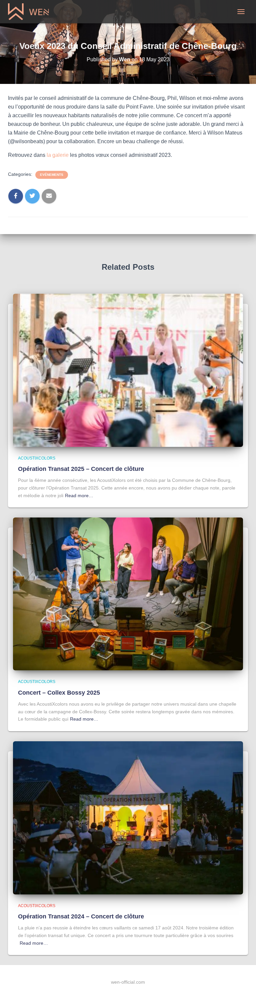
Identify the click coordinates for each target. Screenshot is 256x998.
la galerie (58, 155)
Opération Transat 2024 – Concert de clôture (81, 916)
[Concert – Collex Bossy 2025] (128, 593)
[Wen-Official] (31, 11)
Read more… (79, 495)
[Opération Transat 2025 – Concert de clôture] (128, 369)
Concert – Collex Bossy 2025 (59, 692)
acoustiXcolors (36, 458)
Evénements (51, 174)
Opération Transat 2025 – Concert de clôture (81, 469)
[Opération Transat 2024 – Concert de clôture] (128, 817)
